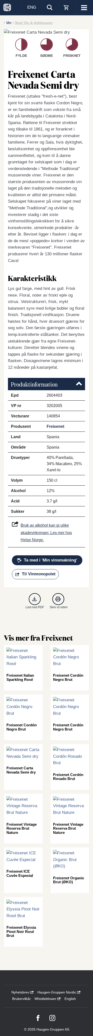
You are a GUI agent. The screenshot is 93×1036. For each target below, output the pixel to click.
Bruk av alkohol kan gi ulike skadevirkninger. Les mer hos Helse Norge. (46, 532)
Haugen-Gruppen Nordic (57, 992)
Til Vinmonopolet (39, 574)
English (70, 999)
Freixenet (55, 426)
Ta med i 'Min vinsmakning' (50, 560)
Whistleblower (45, 999)
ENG (31, 7)
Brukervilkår (21, 999)
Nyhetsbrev (20, 992)
